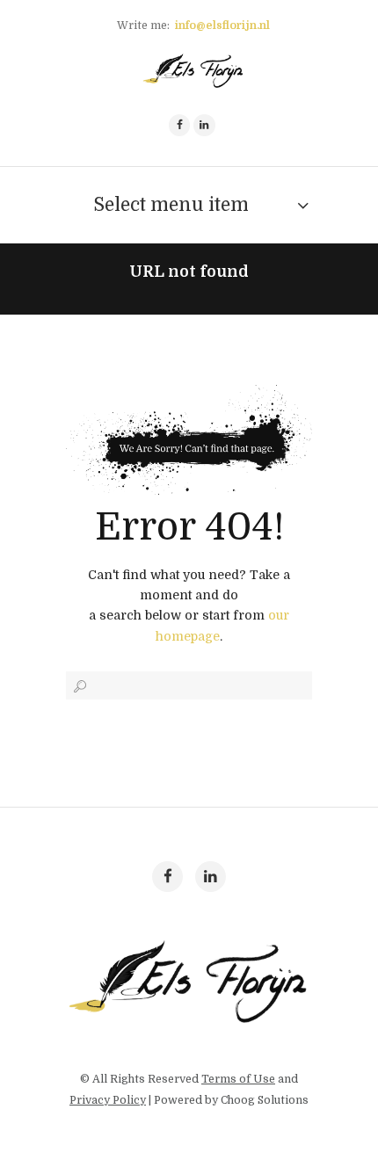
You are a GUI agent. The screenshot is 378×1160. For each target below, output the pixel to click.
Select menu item (171, 204)
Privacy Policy (107, 1100)
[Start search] (78, 686)
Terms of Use (238, 1079)
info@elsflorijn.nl (222, 25)
